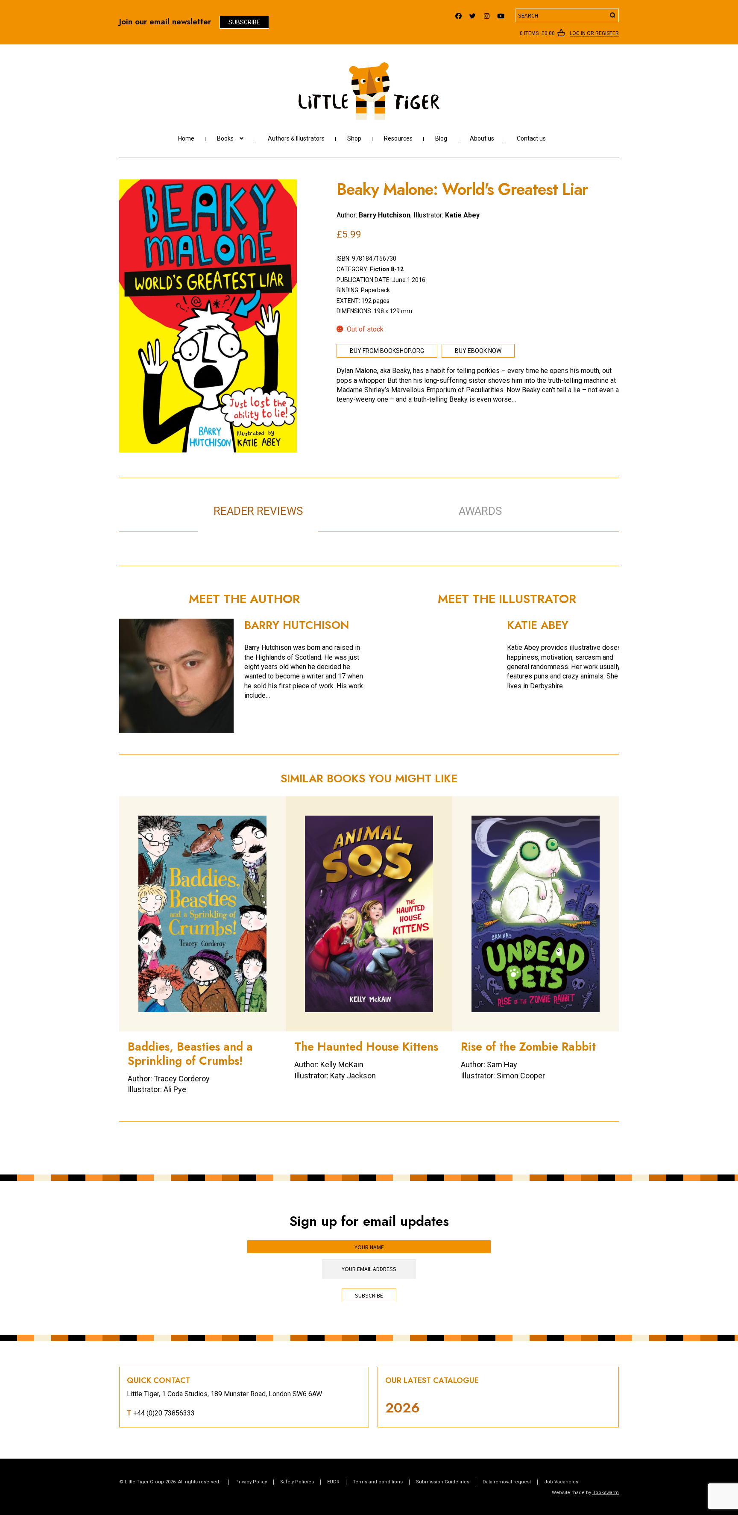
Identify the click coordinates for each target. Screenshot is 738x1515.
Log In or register (594, 33)
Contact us (531, 138)
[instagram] (487, 14)
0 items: (537, 33)
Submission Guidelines (442, 1482)
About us (482, 138)
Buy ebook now (478, 350)
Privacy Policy (251, 1482)
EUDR (333, 1482)
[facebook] (458, 14)
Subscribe (244, 22)
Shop (354, 138)
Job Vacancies (561, 1482)
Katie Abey (462, 215)
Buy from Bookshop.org (387, 350)
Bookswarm (605, 1492)
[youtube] (501, 14)
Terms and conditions (378, 1482)
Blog (441, 138)
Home (186, 138)
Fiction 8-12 (387, 269)
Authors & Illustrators (296, 138)
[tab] (378, 502)
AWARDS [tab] (480, 511)
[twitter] (472, 14)
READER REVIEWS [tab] (258, 511)
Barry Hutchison (384, 215)
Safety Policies (297, 1482)
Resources (398, 138)
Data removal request (507, 1482)
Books (225, 138)
